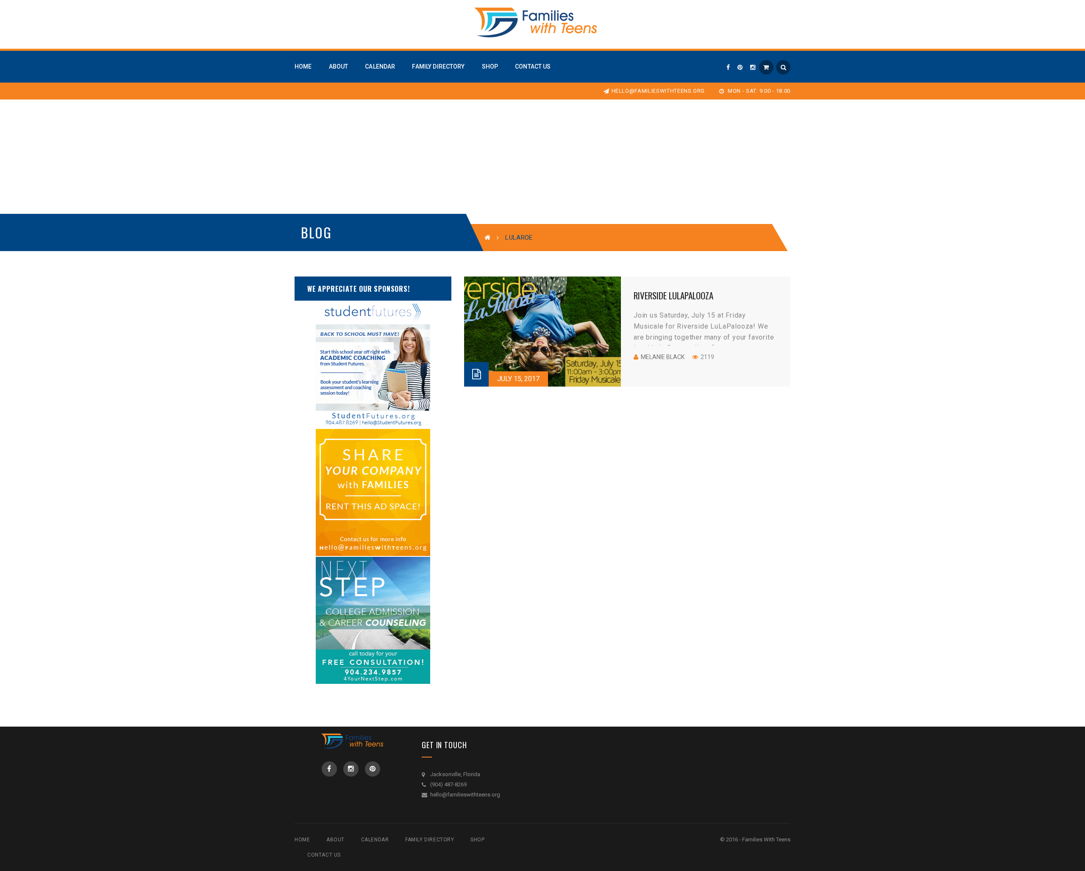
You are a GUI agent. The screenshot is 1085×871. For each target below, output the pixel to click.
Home (302, 840)
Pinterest (372, 769)
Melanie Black (662, 357)
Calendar (375, 840)
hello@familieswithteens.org (658, 91)
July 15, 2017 (518, 379)
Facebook (329, 769)
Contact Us (324, 855)
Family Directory (429, 840)
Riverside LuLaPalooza (673, 295)
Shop (477, 840)
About (335, 840)
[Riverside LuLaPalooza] (542, 332)
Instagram (351, 769)
